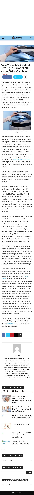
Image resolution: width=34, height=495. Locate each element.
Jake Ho (5, 74)
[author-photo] (17, 353)
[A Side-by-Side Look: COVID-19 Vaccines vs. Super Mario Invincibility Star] (6, 435)
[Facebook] (3, 335)
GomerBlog (11, 323)
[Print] (20, 335)
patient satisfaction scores (21, 159)
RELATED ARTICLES (13, 387)
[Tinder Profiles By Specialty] (6, 426)
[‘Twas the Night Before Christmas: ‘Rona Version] (6, 443)
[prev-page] (3, 450)
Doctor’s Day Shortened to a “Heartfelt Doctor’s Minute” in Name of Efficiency (22, 409)
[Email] (16, 335)
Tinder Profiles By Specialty (21, 424)
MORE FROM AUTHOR (14, 391)
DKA (6, 149)
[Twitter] (8, 335)
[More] (25, 77)
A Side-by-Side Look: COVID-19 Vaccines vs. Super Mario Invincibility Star (21, 435)
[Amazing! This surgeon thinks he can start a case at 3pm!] (6, 418)
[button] (3, 38)
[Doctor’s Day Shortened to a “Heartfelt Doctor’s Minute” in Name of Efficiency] (6, 409)
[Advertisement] (17, 18)
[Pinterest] (12, 335)
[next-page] (6, 450)
